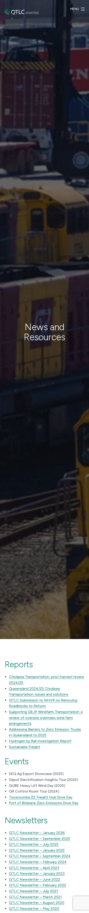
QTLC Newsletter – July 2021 (33, 891)
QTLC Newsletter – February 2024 (38, 862)
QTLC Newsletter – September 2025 (39, 838)
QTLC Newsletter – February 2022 (37, 885)
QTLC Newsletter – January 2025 (37, 850)
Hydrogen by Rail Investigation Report (40, 741)
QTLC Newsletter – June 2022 (34, 879)
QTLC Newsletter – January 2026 (37, 833)
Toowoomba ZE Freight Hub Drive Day (40, 797)
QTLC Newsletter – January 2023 (37, 873)
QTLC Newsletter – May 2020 (34, 908)
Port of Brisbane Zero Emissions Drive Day (43, 803)
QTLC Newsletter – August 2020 (36, 902)
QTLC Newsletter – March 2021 (35, 897)
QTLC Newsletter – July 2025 (33, 844)
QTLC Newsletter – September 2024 (40, 856)
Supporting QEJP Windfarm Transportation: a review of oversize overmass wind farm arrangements (46, 718)
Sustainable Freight (24, 747)
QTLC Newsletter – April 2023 (34, 868)
